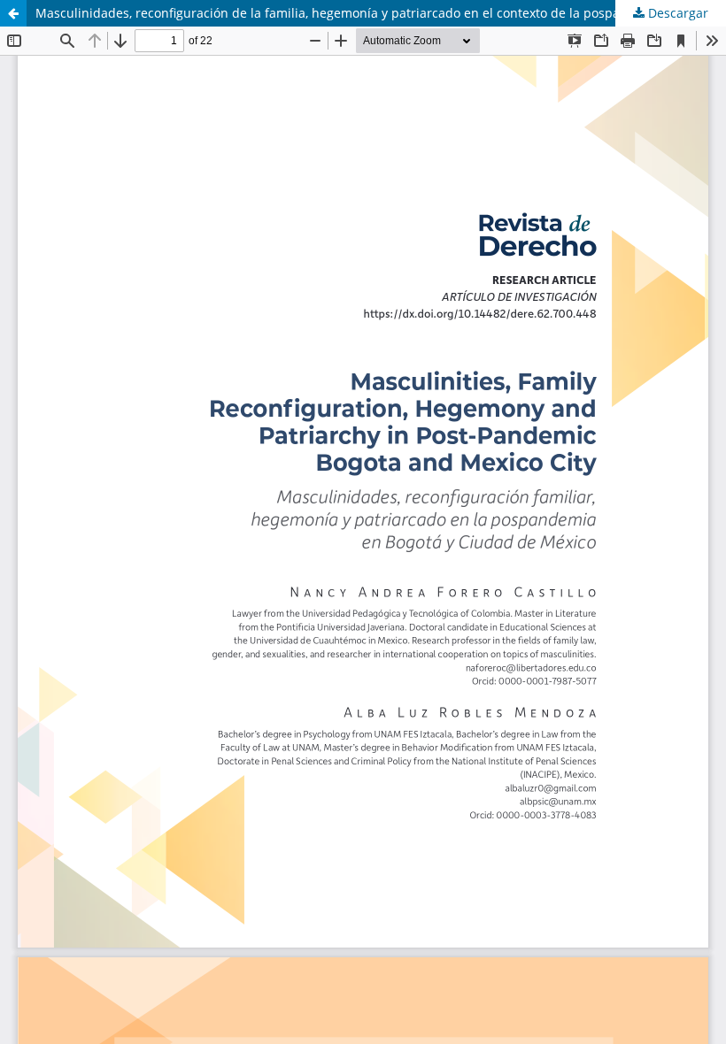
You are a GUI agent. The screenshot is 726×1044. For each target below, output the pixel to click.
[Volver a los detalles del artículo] (13, 13)
